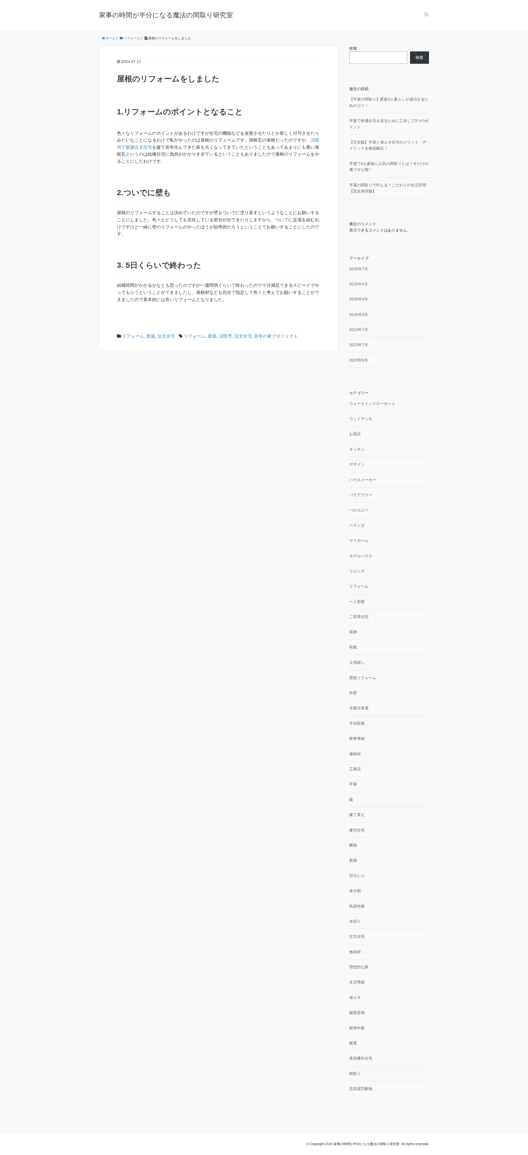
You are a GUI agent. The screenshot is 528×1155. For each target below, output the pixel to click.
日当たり (357, 875)
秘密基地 (357, 1012)
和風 (353, 647)
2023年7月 (358, 345)
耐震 (353, 1043)
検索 (353, 48)
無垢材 (355, 952)
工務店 (355, 769)
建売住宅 (357, 830)
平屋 (353, 784)
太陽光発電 (359, 708)
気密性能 (357, 906)
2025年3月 (358, 314)
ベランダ (357, 525)
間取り (355, 1073)
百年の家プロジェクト (276, 336)
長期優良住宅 (360, 1058)
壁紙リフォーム (362, 678)
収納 (353, 632)
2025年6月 (358, 284)
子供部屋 (357, 723)
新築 (150, 336)
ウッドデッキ (360, 419)
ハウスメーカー (362, 480)
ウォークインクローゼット (372, 403)
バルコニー (359, 510)
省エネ (355, 997)
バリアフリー (360, 495)
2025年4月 (358, 299)
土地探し (357, 662)
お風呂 (355, 434)
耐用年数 (357, 1028)
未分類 (355, 891)
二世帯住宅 (359, 616)
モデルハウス (360, 556)
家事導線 (357, 738)
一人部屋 (357, 601)
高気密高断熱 (360, 1089)
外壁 (353, 693)
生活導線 (357, 982)
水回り (355, 921)
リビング (357, 571)
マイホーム (359, 540)
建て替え (357, 814)
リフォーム (133, 336)
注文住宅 (166, 336)
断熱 (353, 845)
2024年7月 (358, 329)
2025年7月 (358, 269)
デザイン (357, 464)
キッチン (357, 449)
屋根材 (355, 754)
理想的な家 (359, 967)
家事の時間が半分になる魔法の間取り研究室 (166, 15)
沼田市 (225, 336)
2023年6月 (358, 360)
